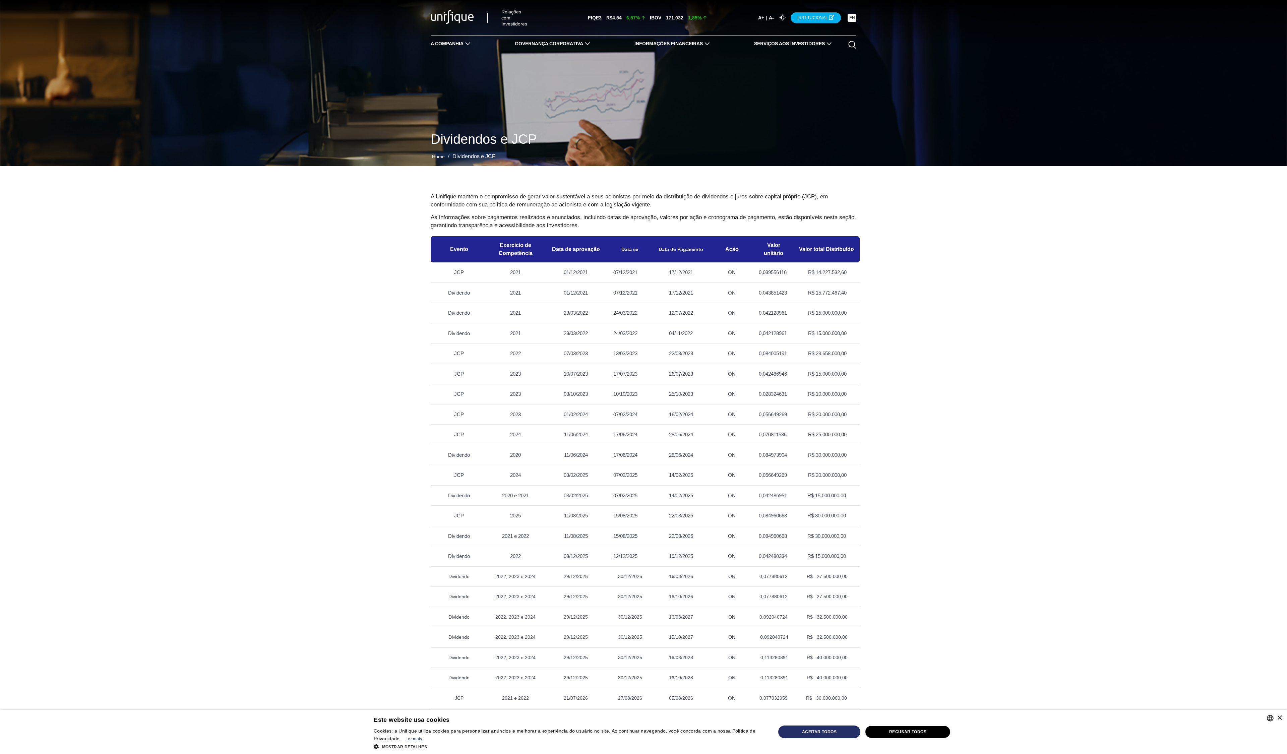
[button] (575, 746)
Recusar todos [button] (907, 732)
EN (852, 17)
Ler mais (414, 739)
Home (438, 156)
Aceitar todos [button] (819, 732)
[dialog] (643, 732)
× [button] (1279, 717)
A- (771, 17)
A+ (761, 17)
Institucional (813, 17)
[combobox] (1270, 718)
